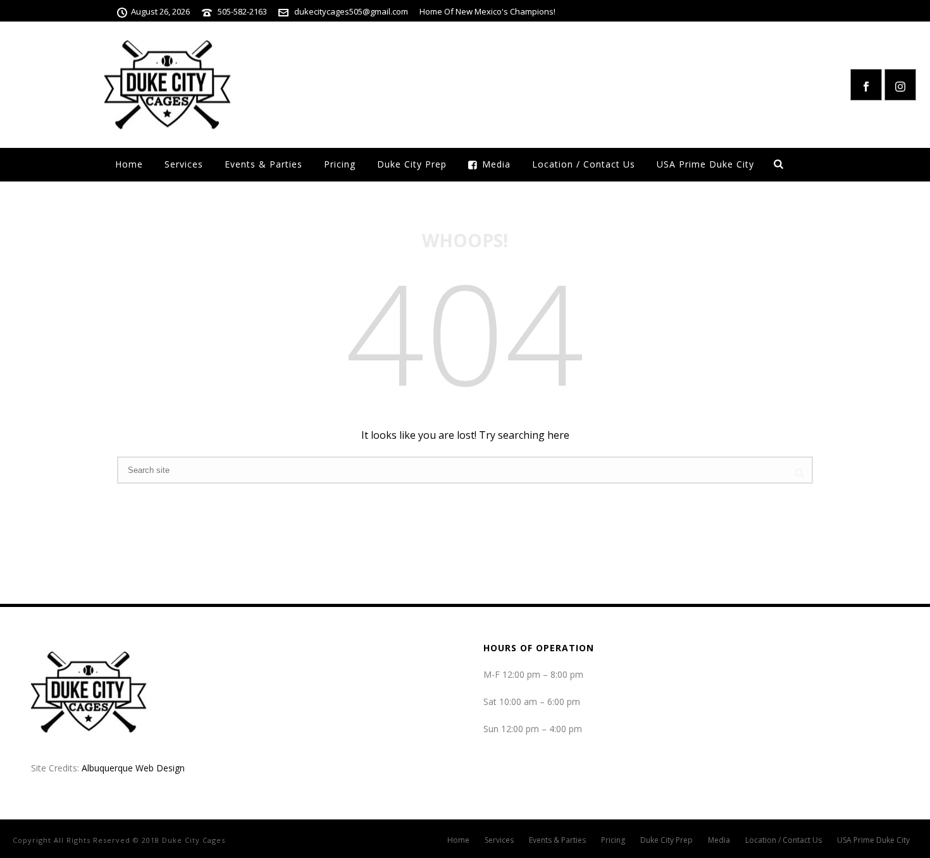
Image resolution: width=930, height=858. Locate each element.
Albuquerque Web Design (133, 768)
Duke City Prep (412, 164)
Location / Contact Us (583, 164)
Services (183, 164)
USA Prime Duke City (705, 164)
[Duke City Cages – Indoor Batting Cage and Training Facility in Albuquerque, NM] (167, 84)
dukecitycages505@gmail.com (351, 11)
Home (129, 164)
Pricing (340, 164)
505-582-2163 (242, 11)
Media (496, 164)
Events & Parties (263, 164)
